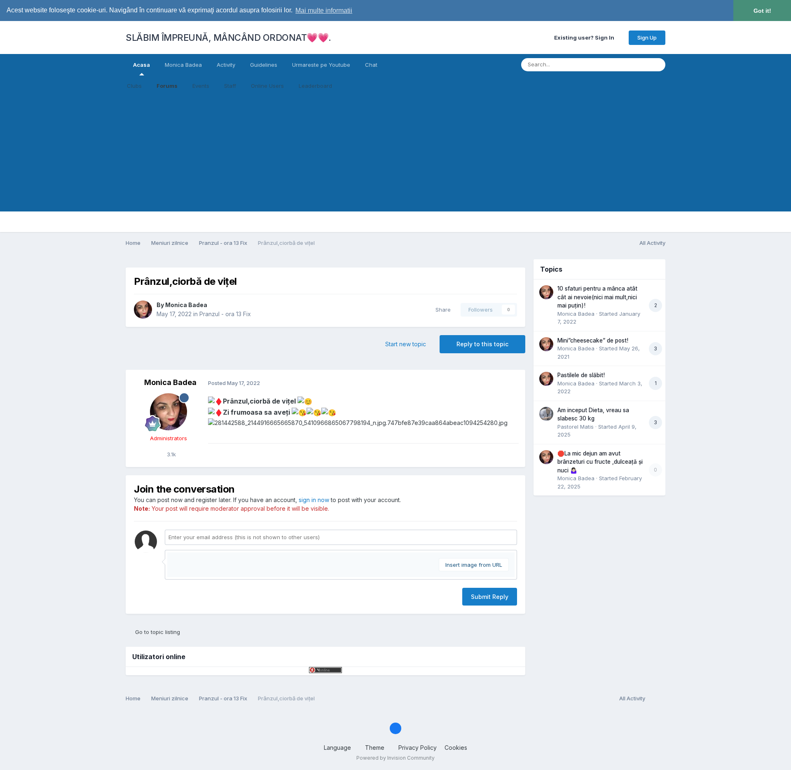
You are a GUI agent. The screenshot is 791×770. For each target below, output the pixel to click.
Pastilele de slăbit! (581, 375)
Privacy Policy (417, 747)
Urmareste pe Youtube (321, 64)
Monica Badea (183, 64)
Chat (371, 64)
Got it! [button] (762, 10)
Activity (226, 64)
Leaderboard (315, 85)
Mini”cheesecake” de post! (592, 340)
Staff (230, 85)
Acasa (141, 64)
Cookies (456, 747)
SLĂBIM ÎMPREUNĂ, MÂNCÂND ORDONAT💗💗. (228, 37)
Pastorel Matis (575, 426)
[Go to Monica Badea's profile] (143, 309)
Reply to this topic (482, 343)
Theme (375, 747)
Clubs (134, 85)
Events (200, 85)
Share (441, 309)
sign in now (314, 499)
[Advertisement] (395, 153)
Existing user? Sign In (585, 37)
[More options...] (510, 383)
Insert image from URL (473, 564)
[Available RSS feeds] (657, 698)
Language (338, 747)
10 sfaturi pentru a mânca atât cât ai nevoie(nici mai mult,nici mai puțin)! (597, 297)
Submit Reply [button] (489, 596)
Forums (167, 85)
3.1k (170, 454)
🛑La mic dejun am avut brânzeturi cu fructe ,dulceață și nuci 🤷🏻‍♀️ (600, 462)
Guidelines (263, 64)
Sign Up (647, 37)
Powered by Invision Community (395, 758)
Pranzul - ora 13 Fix (225, 313)
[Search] (656, 64)
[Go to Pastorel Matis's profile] (546, 414)
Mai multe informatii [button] (323, 10)
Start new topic (405, 343)
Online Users (267, 85)
